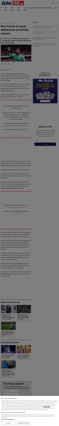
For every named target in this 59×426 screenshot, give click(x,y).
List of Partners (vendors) (7, 419)
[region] (29, 411)
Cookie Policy (46, 406)
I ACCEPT (8, 423)
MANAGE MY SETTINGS (23, 423)
